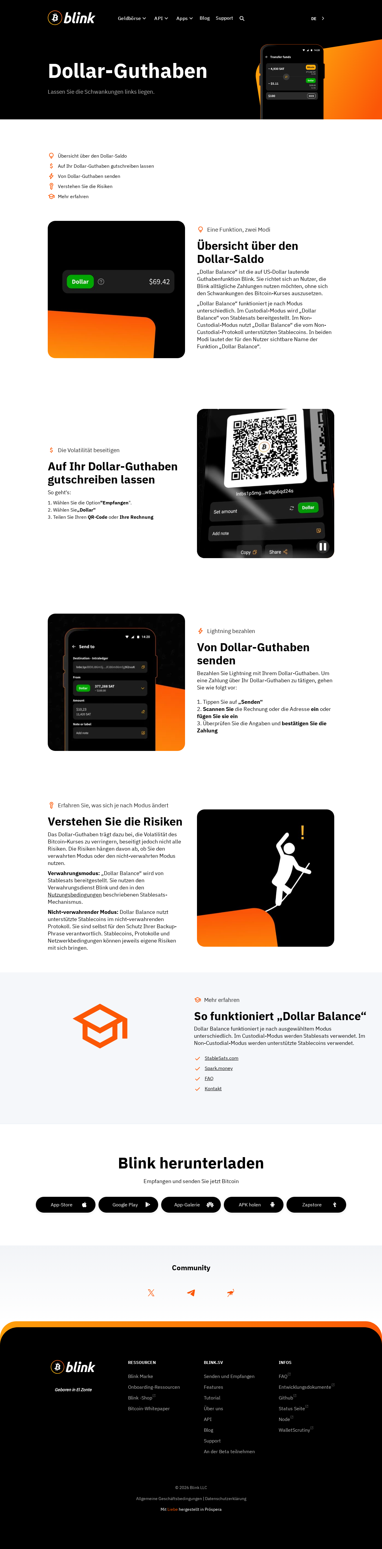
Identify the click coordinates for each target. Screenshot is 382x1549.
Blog (205, 18)
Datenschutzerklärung (225, 1498)
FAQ (209, 1078)
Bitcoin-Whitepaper (149, 1408)
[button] (131, 18)
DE (313, 18)
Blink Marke (140, 1376)
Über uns (213, 1408)
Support (224, 18)
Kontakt (213, 1088)
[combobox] (318, 18)
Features (213, 1387)
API (208, 1419)
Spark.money (219, 1068)
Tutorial (212, 1397)
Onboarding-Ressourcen (154, 1387)
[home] (72, 17)
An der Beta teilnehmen (229, 1451)
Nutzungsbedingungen (75, 894)
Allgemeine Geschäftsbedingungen (169, 1498)
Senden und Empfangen (229, 1376)
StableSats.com (221, 1058)
